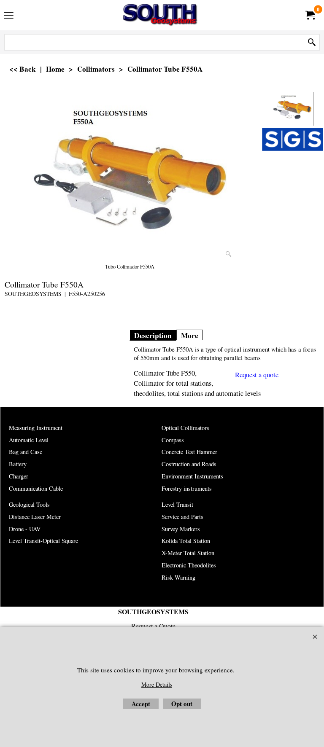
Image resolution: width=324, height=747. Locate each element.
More (189, 335)
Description (153, 335)
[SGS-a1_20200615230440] (292, 139)
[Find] (312, 42)
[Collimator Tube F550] (129, 177)
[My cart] (309, 15)
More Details (156, 684)
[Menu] (9, 16)
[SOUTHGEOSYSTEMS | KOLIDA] (160, 15)
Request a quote (256, 374)
